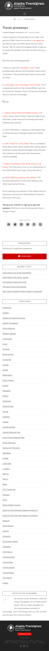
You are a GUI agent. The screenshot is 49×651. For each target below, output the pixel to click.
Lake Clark (7, 464)
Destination (7, 375)
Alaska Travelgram (9, 32)
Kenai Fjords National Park (13, 438)
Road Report (8, 526)
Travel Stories (8, 573)
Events (5, 386)
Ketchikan (7, 453)
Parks (5, 484)
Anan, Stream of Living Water (16, 144)
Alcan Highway (9, 328)
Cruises (6, 365)
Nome (5, 479)
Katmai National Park (11, 432)
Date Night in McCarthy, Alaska (15, 277)
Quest (6, 642)
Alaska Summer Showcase (14, 318)
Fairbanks (6, 391)
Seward (6, 531)
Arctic (5, 344)
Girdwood (7, 401)
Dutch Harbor (8, 380)
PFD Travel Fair (9, 490)
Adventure (7, 308)
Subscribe (26, 256)
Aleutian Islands (9, 334)
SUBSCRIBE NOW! (24, 634)
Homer (5, 412)
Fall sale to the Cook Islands (15, 287)
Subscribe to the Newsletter (15, 640)
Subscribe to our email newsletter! (17, 273)
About (31, 640)
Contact (42, 642)
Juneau (5, 422)
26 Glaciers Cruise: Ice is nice (14, 282)
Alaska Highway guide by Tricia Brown (20, 177)
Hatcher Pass (8, 406)
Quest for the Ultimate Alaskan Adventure (20, 510)
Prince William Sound (11, 505)
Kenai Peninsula (9, 443)
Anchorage (7, 339)
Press (5, 500)
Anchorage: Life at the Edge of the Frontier (22, 85)
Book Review (8, 354)
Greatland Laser (27, 68)
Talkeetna (7, 547)
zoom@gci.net (38, 40)
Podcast (6, 495)
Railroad (6, 521)
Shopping (7, 536)
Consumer (19, 32)
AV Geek (6, 349)
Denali (5, 370)
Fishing (5, 396)
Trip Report (7, 578)
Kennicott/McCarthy (11, 448)
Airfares (6, 313)
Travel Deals (8, 562)
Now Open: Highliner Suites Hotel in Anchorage (22, 291)
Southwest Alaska (10, 541)
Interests (6, 417)
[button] (24, 13)
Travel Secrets (9, 567)
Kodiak (5, 458)
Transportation (9, 557)
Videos (5, 583)
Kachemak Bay (9, 427)
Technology (8, 552)
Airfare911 (14, 642)
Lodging (6, 469)
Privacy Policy (24, 637)
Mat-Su (6, 474)
